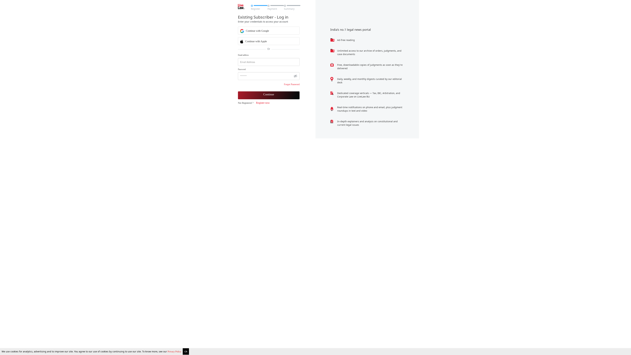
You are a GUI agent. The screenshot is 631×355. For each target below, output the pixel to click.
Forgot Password (292, 84)
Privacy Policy (175, 351)
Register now (263, 102)
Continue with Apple (256, 41)
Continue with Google (257, 30)
